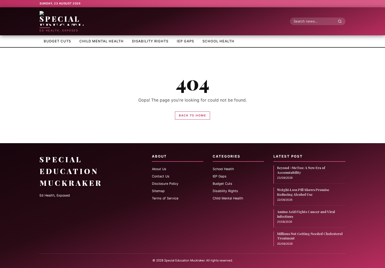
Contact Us (160, 176)
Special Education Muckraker (71, 171)
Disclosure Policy (165, 184)
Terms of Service (165, 198)
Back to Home (192, 115)
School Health (218, 41)
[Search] (341, 21)
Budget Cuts (57, 41)
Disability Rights (150, 41)
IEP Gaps (185, 41)
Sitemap (158, 191)
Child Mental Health (101, 41)
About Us (159, 169)
